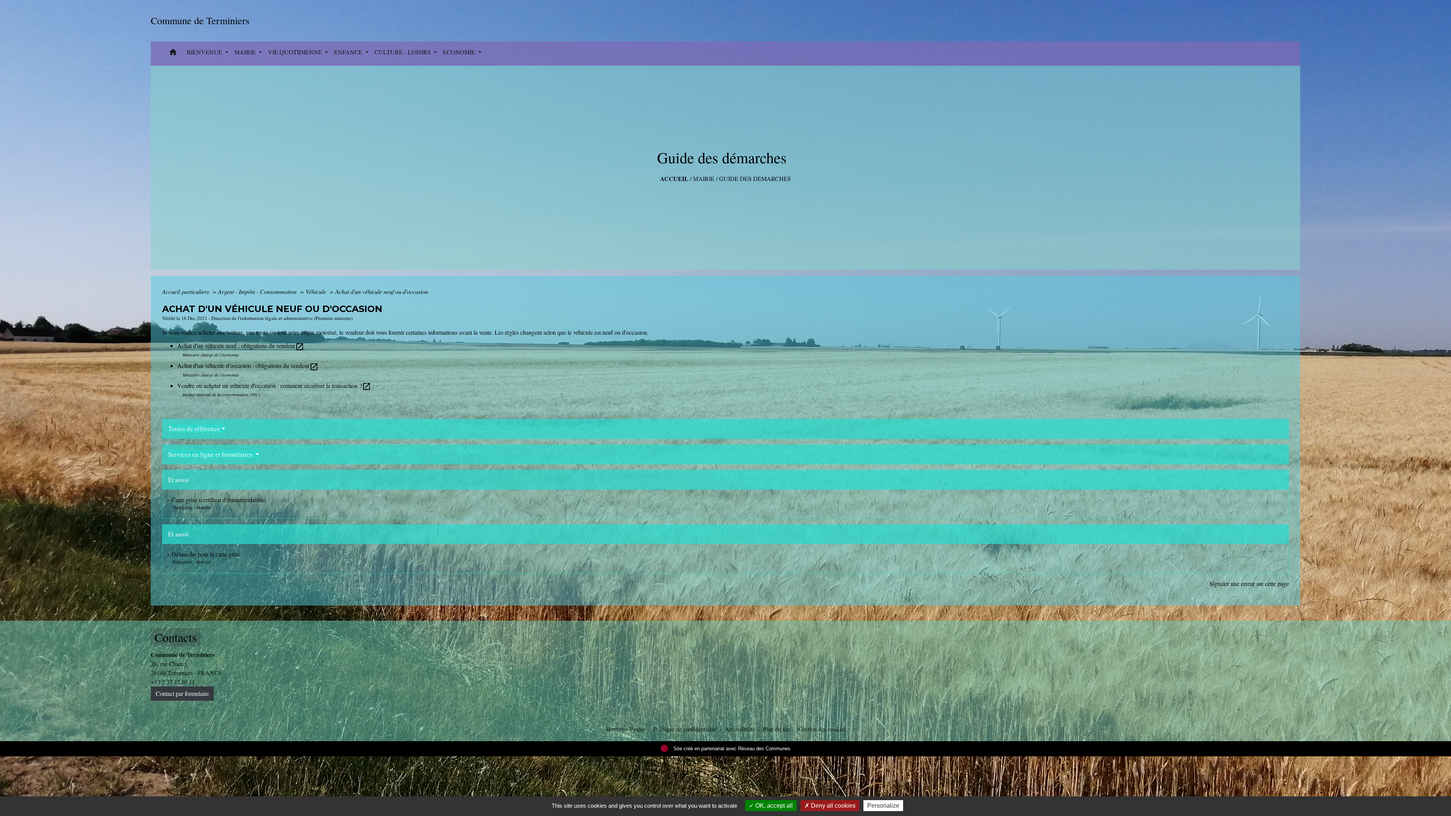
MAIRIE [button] (245, 52)
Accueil (674, 178)
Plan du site (776, 729)
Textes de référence (194, 428)
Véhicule (317, 291)
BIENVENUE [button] (205, 52)
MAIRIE (704, 178)
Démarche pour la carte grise (206, 554)
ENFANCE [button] (349, 52)
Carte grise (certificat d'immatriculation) (219, 500)
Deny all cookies (832, 805)
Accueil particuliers (186, 291)
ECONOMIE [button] (460, 52)
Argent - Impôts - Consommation (258, 291)
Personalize (883, 805)
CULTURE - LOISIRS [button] (403, 52)
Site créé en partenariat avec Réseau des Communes (731, 748)
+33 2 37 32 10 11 (173, 682)
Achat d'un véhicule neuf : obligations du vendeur (240, 345)
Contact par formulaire (182, 693)
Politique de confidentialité (685, 729)
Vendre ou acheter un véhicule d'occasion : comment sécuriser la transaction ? (274, 385)
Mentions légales (625, 729)
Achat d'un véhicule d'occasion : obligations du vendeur (248, 365)
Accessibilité (740, 729)
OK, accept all (773, 805)
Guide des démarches (755, 178)
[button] (173, 54)
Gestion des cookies (822, 729)
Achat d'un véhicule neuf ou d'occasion (381, 291)
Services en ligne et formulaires (211, 454)
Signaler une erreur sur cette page (1249, 583)
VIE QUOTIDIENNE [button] (295, 52)
